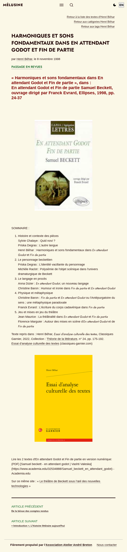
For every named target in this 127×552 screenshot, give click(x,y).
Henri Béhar (24, 59)
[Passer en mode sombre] (114, 5)
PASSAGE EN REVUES (26, 67)
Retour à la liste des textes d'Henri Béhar (91, 16)
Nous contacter (107, 545)
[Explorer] (61, 5)
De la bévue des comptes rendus (29, 511)
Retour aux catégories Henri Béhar (94, 21)
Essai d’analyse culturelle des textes (35, 343)
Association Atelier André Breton (69, 545)
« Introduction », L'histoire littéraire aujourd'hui (38, 525)
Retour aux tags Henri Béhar (98, 26)
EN (121, 5)
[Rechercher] (71, 5)
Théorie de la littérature (62, 339)
